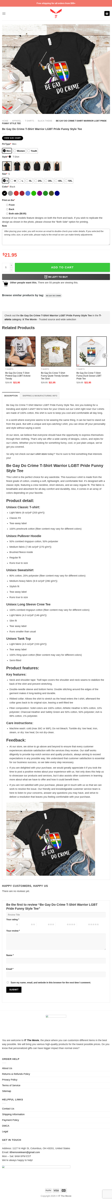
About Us (7, 1068)
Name (10, 955)
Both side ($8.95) (17, 213)
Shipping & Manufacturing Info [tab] (40, 396)
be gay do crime (53, 295)
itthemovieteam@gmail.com (25, 1152)
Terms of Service (11, 1085)
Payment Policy (10, 1120)
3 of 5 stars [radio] (42, 924)
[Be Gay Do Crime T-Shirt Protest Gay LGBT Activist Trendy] (20, 351)
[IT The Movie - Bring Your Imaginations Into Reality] (56, 13)
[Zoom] (6, 110)
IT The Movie (31, 1040)
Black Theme (45, 121)
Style (6, 157)
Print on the (8, 200)
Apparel (16, 121)
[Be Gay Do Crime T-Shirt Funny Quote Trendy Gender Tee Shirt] (56, 351)
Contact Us (8, 1108)
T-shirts (29, 121)
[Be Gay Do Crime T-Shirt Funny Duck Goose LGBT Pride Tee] (91, 351)
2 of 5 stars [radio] (25, 924)
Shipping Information (13, 1114)
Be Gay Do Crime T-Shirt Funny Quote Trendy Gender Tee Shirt (55, 376)
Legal (5, 1131)
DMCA (5, 1125)
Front (11, 205)
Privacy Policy (9, 1079)
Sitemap (6, 1091)
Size (4, 174)
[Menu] (4, 13)
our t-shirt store (38, 454)
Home (5, 121)
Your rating (12, 919)
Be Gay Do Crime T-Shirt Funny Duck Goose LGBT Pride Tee (88, 376)
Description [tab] (11, 396)
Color (5, 186)
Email (9, 969)
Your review (13, 930)
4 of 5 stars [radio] (61, 924)
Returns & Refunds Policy (16, 1074)
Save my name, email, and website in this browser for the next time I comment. (51, 982)
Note (4, 226)
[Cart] (107, 13)
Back (11, 209)
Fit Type (6, 144)
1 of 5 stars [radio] (10, 924)
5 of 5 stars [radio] (82, 924)
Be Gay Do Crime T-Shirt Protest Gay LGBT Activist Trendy (17, 376)
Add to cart (62, 267)
